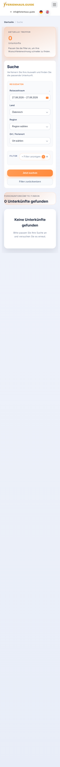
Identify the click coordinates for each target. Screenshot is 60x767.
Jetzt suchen (30, 173)
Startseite (9, 22)
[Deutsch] (41, 12)
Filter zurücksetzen (30, 181)
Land (12, 105)
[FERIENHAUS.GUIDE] (18, 4)
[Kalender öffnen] (47, 97)
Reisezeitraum (17, 90)
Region (13, 119)
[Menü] (54, 4)
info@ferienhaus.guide (24, 12)
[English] (47, 12)
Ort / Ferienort (17, 134)
